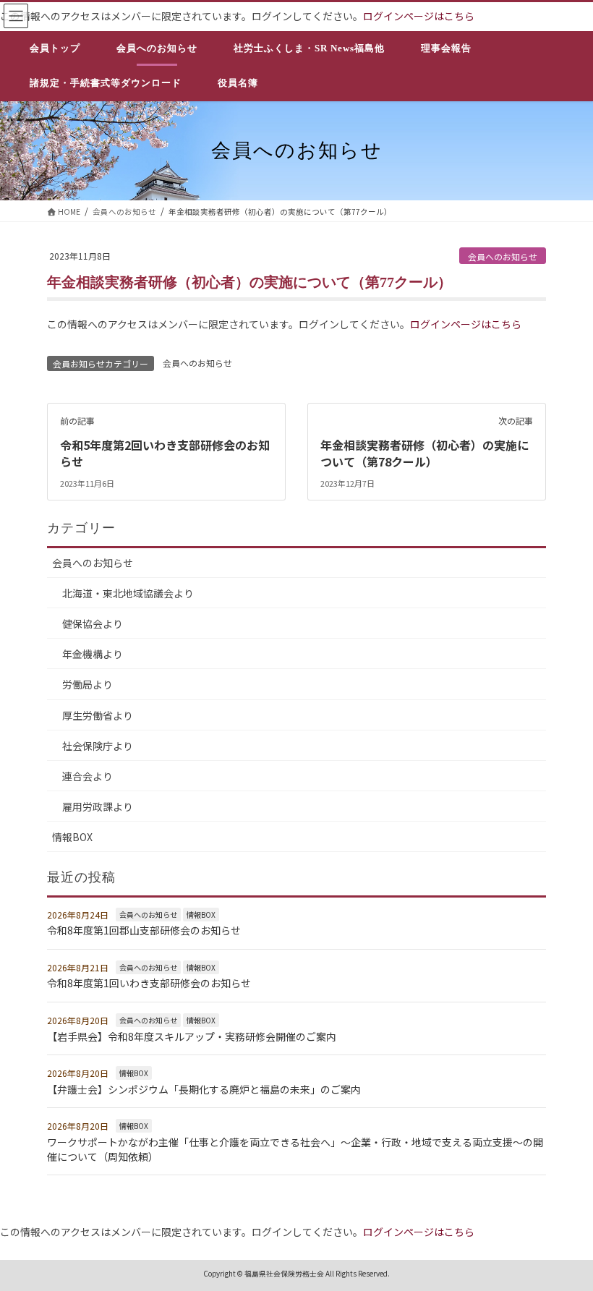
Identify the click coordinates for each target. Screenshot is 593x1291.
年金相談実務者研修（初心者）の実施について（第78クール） (424, 452)
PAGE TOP (566, 1238)
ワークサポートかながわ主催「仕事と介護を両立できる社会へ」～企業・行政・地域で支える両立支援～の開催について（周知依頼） (295, 1149)
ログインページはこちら (418, 16)
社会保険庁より (97, 745)
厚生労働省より (97, 715)
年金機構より (92, 654)
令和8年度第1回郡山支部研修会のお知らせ (144, 930)
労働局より (87, 684)
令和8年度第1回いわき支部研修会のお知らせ (149, 983)
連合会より (87, 776)
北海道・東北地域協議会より (128, 593)
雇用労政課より (97, 806)
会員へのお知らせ (502, 256)
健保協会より (92, 623)
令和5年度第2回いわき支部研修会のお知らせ (165, 452)
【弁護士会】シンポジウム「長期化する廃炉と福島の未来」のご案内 (204, 1089)
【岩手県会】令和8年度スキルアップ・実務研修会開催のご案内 (191, 1036)
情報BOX (72, 837)
